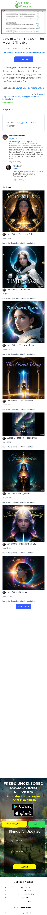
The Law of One (13, 96)
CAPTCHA (24, 858)
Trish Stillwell (39, 94)
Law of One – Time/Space (18, 289)
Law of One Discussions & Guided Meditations (24, 52)
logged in (23, 122)
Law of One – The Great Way (20, 400)
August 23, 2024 (15, 138)
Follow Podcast (25, 59)
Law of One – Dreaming (18, 592)
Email (24, 847)
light (11, 99)
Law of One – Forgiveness (19, 493)
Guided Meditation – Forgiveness (22, 437)
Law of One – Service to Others (21, 234)
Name (24, 836)
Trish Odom (17, 166)
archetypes (25, 96)
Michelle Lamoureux (17, 135)
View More (23, 606)
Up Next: (7, 187)
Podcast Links (8, 102)
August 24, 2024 (19, 169)
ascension (35, 96)
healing (5, 99)
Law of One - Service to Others (30, 88)
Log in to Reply (15, 161)
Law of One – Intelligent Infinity (21, 544)
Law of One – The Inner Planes (21, 345)
